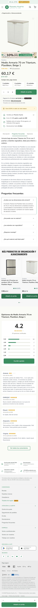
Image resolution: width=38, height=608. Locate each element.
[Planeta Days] (19, 55)
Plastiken (3, 60)
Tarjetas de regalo (10, 500)
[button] (2, 7)
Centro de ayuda (8, 471)
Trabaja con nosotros (8, 538)
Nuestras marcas (7, 494)
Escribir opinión (19, 361)
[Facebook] (3, 556)
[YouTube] (17, 556)
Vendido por (14, 115)
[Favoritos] (33, 19)
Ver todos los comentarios (19, 448)
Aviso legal (4, 596)
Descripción (6, 134)
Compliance (5, 497)
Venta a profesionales (8, 531)
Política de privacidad (14, 596)
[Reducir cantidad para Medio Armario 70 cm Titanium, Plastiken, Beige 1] (3, 92)
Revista (4, 491)
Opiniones (30, 134)
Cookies (23, 596)
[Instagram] (8, 556)
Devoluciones (6, 519)
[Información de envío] (33, 115)
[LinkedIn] (12, 556)
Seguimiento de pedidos (9, 512)
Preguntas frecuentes (18, 134)
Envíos (4, 516)
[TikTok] (21, 556)
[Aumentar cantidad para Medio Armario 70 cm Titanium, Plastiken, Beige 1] (12, 92)
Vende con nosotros (8, 535)
